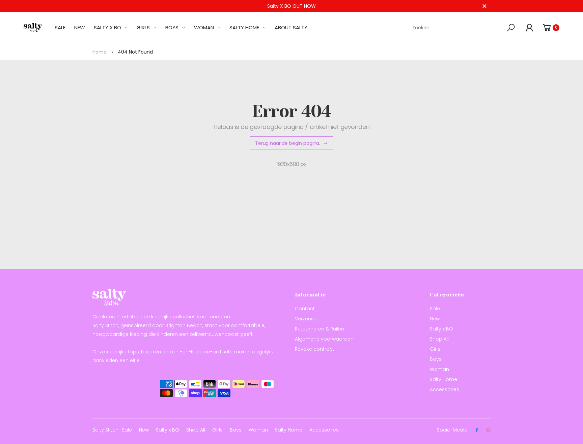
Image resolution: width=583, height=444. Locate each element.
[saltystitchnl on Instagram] (488, 430)
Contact (305, 308)
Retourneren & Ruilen (319, 328)
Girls (435, 349)
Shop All (439, 339)
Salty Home (443, 379)
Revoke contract (314, 349)
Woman (439, 369)
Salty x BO (441, 328)
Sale (435, 308)
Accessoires (444, 389)
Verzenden (308, 318)
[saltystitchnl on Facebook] (476, 430)
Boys (436, 359)
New (435, 318)
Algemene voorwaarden (324, 339)
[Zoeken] (512, 27)
